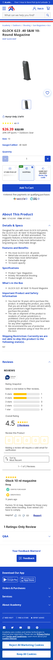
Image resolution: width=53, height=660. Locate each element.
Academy (6, 25)
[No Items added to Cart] (48, 8)
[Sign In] (34, 8)
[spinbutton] (26, 159)
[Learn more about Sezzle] (20, 199)
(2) (18, 123)
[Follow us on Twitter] (12, 627)
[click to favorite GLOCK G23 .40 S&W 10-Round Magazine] (47, 93)
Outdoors (17, 25)
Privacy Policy (43, 634)
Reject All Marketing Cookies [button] (26, 645)
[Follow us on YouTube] (20, 627)
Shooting (26, 25)
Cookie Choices (9, 639)
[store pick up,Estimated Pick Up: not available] (10, 172)
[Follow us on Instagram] (29, 627)
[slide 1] (26, 104)
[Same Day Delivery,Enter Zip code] (42, 172)
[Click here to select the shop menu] (4, 8)
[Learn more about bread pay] (35, 199)
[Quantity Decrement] (5, 159)
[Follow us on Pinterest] (37, 627)
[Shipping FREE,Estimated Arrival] (26, 172)
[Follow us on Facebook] (4, 627)
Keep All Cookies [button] (26, 654)
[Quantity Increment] (48, 159)
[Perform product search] (48, 15)
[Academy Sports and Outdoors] (11, 8)
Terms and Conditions (16, 636)
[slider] (26, 70)
